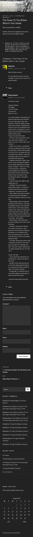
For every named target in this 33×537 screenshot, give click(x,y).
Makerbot (6, 17)
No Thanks (6, 455)
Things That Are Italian (18, 49)
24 (25, 515)
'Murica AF (8, 43)
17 (25, 511)
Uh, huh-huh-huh (7, 472)
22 (17, 515)
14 (12, 511)
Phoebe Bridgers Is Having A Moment (13, 459)
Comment (6, 304)
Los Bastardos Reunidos (13, 4)
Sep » (24, 521)
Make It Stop (15, 46)
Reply (10, 88)
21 (12, 515)
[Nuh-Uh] (14, 84)
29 (17, 518)
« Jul (8, 521)
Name (5, 328)
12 (4, 511)
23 (21, 515)
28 (12, 518)
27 (8, 518)
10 (25, 508)
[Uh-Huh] (9, 84)
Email (5, 337)
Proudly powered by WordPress (11, 533)
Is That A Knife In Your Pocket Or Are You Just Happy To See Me (17, 44)
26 (4, 518)
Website (5, 346)
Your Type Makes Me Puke (14, 51)
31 (25, 518)
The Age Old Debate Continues (18, 424)
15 (17, 511)
